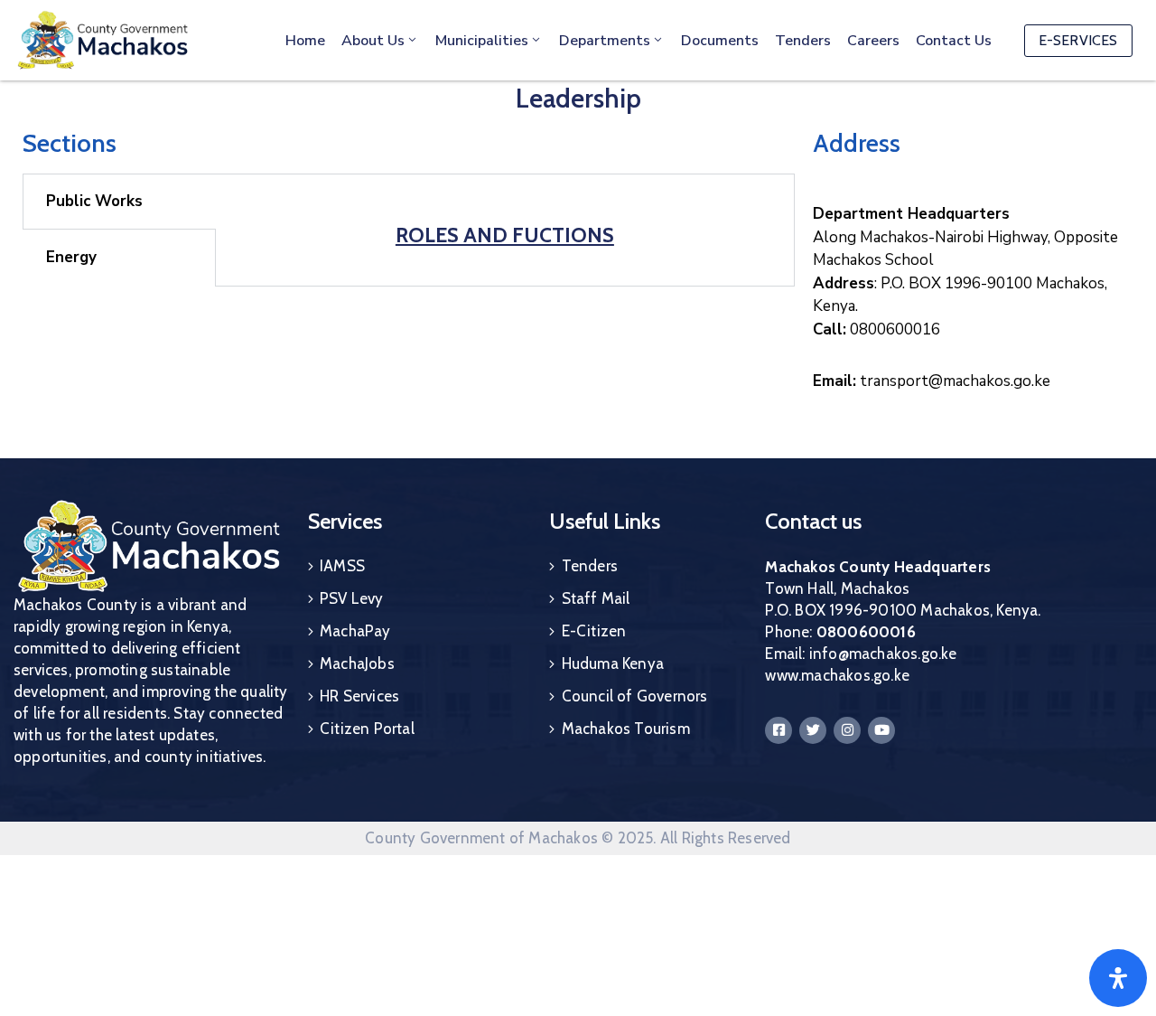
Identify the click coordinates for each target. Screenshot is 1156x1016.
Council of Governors (635, 696)
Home (305, 41)
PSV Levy (352, 598)
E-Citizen (594, 631)
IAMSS (342, 566)
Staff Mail (596, 598)
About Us (373, 41)
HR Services (359, 696)
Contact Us (954, 41)
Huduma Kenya (613, 663)
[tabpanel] (505, 226)
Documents (720, 41)
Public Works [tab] (94, 201)
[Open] (1118, 978)
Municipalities (481, 41)
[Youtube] (881, 730)
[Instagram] (847, 730)
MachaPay (355, 631)
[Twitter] (812, 730)
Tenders (803, 41)
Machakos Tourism (626, 729)
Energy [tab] (71, 257)
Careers (873, 41)
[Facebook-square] (778, 730)
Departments (604, 41)
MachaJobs (357, 663)
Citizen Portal (367, 729)
